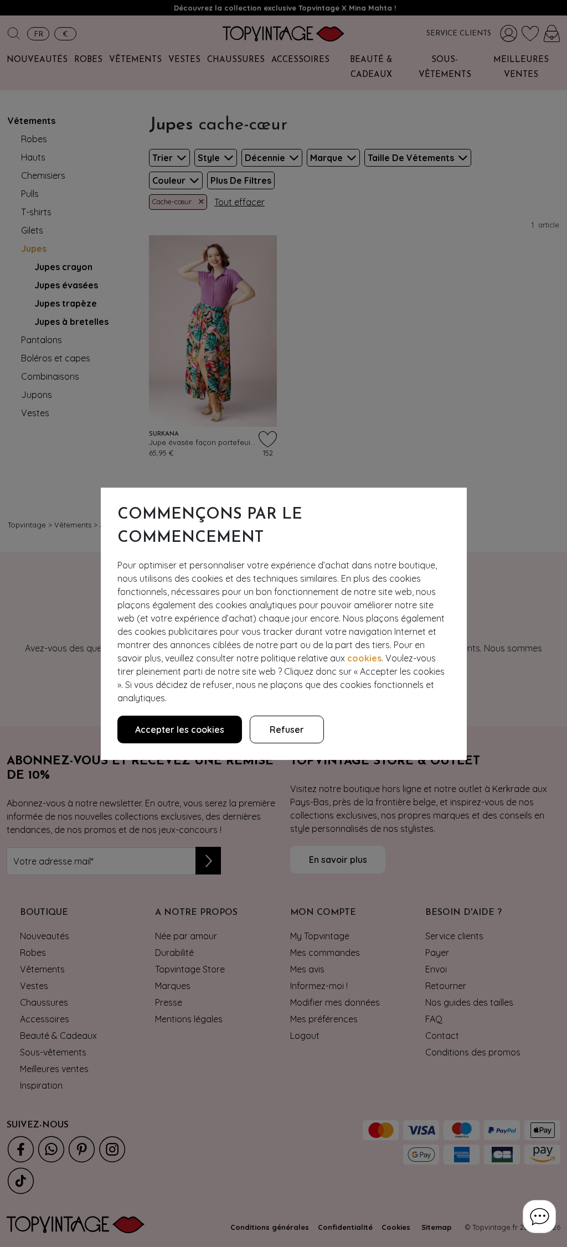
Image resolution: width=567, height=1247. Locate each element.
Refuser (287, 729)
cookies (364, 658)
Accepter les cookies (179, 729)
